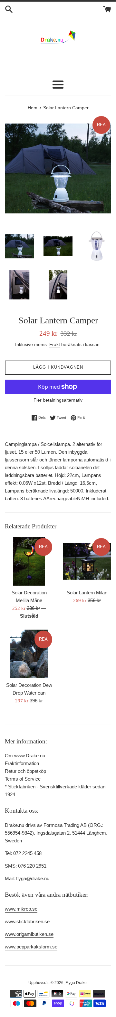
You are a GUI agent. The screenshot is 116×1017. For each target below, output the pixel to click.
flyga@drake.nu (32, 878)
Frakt (54, 344)
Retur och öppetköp (25, 771)
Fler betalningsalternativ (58, 400)
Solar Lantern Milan (87, 592)
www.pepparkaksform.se (31, 946)
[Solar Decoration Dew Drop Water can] (29, 654)
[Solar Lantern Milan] (87, 561)
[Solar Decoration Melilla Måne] (29, 561)
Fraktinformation (22, 763)
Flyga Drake (76, 982)
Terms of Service (23, 779)
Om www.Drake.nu (25, 755)
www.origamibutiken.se (29, 934)
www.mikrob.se (21, 909)
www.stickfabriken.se (27, 921)
